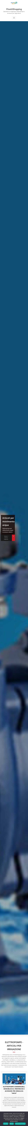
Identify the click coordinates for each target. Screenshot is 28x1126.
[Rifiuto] (26, 1119)
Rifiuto (11, 1123)
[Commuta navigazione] (14, 17)
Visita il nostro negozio (6, 538)
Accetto (6, 1123)
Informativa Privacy (20, 1123)
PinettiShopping (14, 9)
